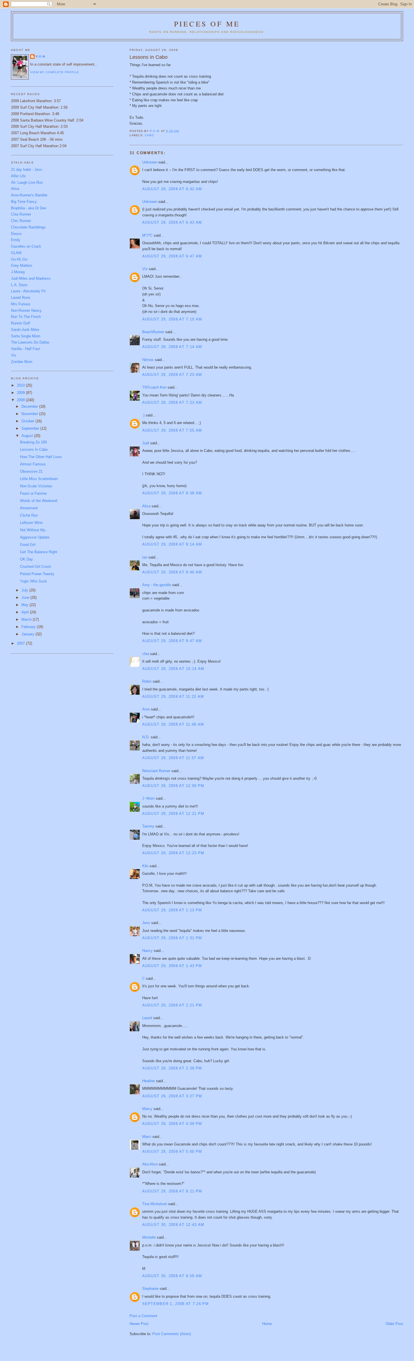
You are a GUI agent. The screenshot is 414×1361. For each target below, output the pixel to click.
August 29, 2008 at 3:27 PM (172, 1096)
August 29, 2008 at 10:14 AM (173, 669)
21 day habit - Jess (26, 169)
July (25, 590)
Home (267, 1324)
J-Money (18, 272)
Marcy (147, 1109)
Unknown (149, 162)
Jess (146, 923)
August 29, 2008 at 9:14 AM (172, 544)
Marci (146, 1136)
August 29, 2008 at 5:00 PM (172, 1151)
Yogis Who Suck (33, 581)
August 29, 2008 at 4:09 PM (172, 1124)
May (25, 605)
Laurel (147, 1018)
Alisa (146, 506)
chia (145, 654)
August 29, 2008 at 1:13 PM (172, 910)
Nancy (147, 951)
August (27, 436)
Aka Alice (150, 1164)
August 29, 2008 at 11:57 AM (173, 758)
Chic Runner (21, 221)
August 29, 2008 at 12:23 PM (173, 853)
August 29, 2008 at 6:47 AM (172, 256)
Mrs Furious (20, 304)
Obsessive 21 (31, 471)
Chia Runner (21, 214)
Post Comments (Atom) (171, 1334)
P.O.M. (41, 56)
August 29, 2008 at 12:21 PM (173, 813)
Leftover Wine (31, 523)
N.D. (146, 737)
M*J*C (147, 235)
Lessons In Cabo (34, 449)
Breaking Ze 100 (33, 442)
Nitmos (148, 360)
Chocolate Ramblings (28, 227)
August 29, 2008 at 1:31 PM (172, 938)
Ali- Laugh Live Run (27, 182)
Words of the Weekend (38, 501)
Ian (144, 557)
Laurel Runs (20, 297)
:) (143, 415)
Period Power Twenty (37, 574)
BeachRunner (153, 332)
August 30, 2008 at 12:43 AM (173, 1225)
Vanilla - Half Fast (25, 349)
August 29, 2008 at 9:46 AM (172, 572)
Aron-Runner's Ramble (29, 195)
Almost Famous (33, 464)
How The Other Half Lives (41, 457)
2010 (21, 385)
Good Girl (27, 544)
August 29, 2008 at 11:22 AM (173, 696)
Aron (146, 709)
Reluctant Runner (156, 771)
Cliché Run (29, 515)
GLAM (16, 253)
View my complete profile (54, 72)
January (28, 634)
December (30, 406)
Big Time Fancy (24, 201)
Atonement (29, 508)
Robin (147, 681)
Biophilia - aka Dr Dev (28, 208)
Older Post (394, 1324)
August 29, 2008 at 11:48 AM (173, 724)
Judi (145, 443)
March (27, 619)
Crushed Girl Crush (35, 566)
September (30, 428)
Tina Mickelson (154, 1204)
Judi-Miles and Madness (31, 278)
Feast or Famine (33, 493)
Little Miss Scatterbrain (39, 479)
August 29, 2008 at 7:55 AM (172, 430)
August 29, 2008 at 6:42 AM (172, 189)
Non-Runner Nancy (26, 310)
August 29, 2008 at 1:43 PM (172, 966)
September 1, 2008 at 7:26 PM (175, 1304)
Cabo (149, 135)
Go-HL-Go (19, 259)
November (30, 414)
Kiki (145, 866)
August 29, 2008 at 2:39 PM (172, 1068)
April (25, 612)
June (25, 597)
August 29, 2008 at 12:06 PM (173, 786)
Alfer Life (18, 176)
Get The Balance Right (38, 552)
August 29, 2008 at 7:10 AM (172, 319)
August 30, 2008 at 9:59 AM (172, 1276)
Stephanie (150, 1288)
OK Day (26, 559)
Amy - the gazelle (156, 585)
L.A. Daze (19, 285)
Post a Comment (143, 1316)
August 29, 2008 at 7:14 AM (172, 347)
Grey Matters (21, 265)
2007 (21, 643)
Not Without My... (34, 530)
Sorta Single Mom (25, 336)
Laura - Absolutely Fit (28, 291)
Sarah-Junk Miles (25, 330)
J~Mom (148, 798)
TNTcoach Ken (154, 387)
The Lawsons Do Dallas (30, 342)
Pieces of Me (207, 23)
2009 (21, 393)
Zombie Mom (21, 362)
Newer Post (139, 1324)
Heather (148, 1081)
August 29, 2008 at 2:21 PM (172, 1005)
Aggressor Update (34, 537)
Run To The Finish (26, 317)
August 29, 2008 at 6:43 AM (172, 222)
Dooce (16, 234)
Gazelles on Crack (26, 246)
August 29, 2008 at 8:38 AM (172, 493)
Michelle (149, 1237)
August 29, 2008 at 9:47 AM (172, 641)
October (28, 421)
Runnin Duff (20, 323)
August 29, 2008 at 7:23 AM (172, 375)
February (29, 627)
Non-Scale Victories (36, 486)
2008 (21, 400)
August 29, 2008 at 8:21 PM (172, 1191)
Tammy (148, 826)
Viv (145, 269)
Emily (15, 240)
